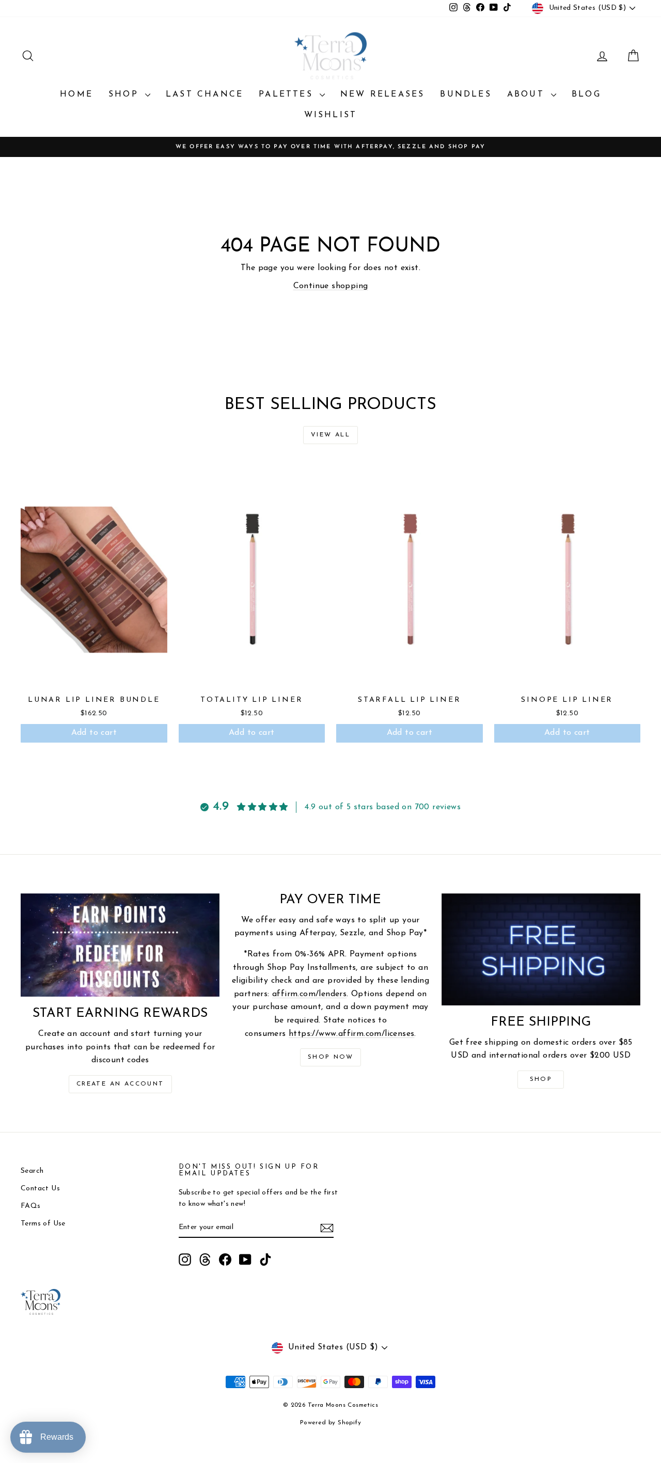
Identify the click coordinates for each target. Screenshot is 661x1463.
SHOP (125, 94)
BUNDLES (465, 94)
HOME (76, 94)
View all (330, 435)
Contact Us (40, 1188)
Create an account (120, 1084)
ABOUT (527, 94)
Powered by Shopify (330, 1423)
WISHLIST (330, 115)
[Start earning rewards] (120, 945)
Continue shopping (330, 286)
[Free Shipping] (541, 949)
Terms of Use (43, 1224)
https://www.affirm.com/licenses (351, 1034)
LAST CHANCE (204, 94)
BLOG (586, 94)
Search (32, 1171)
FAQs (31, 1206)
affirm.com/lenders (309, 994)
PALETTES (288, 94)
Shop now (330, 1057)
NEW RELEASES (382, 94)
